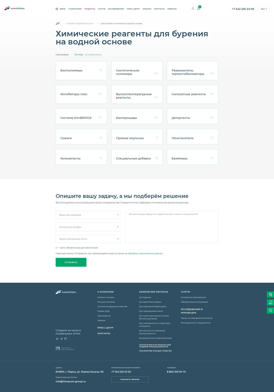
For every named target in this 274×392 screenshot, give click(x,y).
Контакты (159, 9)
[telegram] (61, 338)
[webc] (65, 350)
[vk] (57, 338)
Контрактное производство (193, 297)
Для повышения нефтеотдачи (152, 306)
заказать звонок (130, 379)
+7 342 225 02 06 (243, 9)
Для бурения (145, 297)
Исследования (116, 9)
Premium (172, 9)
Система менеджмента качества (112, 306)
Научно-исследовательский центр (196, 318)
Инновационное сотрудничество (196, 323)
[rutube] (65, 338)
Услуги (101, 9)
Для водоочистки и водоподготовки (155, 338)
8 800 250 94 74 (176, 371)
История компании (106, 302)
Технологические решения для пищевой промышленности (155, 346)
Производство (104, 316)
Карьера (147, 9)
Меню (62, 9)
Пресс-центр (105, 327)
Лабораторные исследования (194, 302)
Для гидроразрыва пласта (151, 311)
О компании (75, 9)
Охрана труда (103, 311)
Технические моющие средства (155, 351)
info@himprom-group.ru (71, 381)
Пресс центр (133, 9)
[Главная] (58, 23)
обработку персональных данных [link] (145, 253)
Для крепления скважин (150, 302)
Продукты (89, 9)
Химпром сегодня (105, 297)
